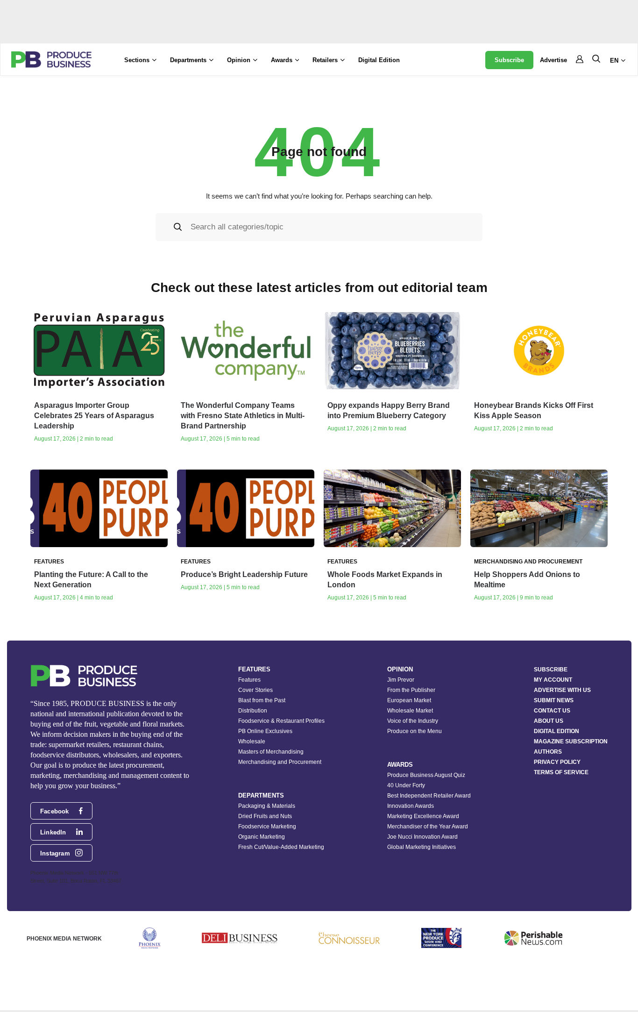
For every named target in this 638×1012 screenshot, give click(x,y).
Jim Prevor (400, 680)
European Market (409, 700)
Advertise (553, 60)
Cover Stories (255, 690)
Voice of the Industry (412, 721)
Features (249, 680)
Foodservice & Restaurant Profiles (281, 721)
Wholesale (251, 741)
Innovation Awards (410, 806)
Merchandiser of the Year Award (427, 826)
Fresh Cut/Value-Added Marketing (281, 847)
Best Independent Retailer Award (429, 795)
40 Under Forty (406, 785)
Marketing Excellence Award (423, 816)
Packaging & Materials (266, 806)
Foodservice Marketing (267, 826)
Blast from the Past (261, 700)
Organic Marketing (261, 837)
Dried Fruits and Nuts (265, 816)
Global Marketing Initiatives (421, 847)
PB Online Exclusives (265, 731)
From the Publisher (411, 690)
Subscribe (509, 60)
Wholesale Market (410, 710)
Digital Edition (379, 60)
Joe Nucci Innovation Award (422, 837)
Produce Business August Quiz (426, 775)
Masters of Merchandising (271, 751)
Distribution (252, 710)
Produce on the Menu (414, 731)
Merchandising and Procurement (279, 762)
